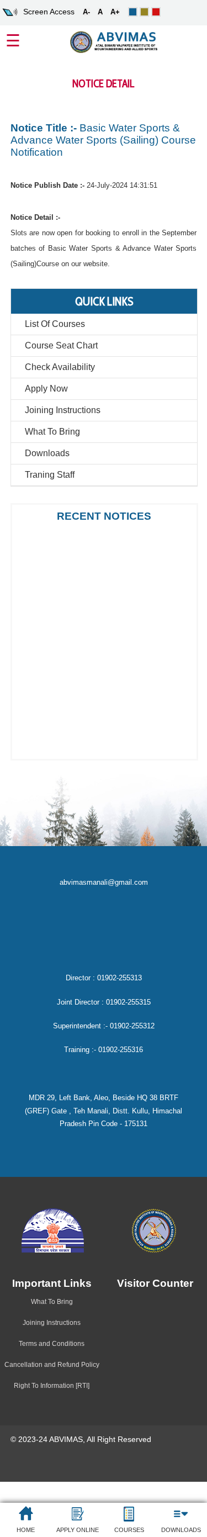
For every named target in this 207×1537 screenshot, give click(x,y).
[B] (144, 12)
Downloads (47, 453)
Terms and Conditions (51, 1344)
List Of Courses (55, 324)
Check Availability (60, 367)
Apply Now (46, 388)
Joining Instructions (62, 410)
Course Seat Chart (61, 345)
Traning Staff (50, 474)
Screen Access (49, 11)
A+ (115, 12)
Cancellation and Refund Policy (51, 1365)
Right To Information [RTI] (51, 1386)
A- (86, 12)
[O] (132, 12)
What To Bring (52, 431)
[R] (156, 12)
